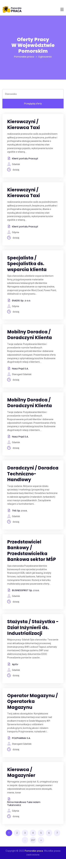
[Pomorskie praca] (12, 10)
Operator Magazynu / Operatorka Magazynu (32, 701)
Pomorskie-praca (34, 850)
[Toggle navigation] (62, 9)
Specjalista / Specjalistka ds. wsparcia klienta (27, 264)
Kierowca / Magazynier (21, 772)
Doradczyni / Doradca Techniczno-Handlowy (32, 474)
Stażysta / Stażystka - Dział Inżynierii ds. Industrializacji (32, 627)
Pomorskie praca (24, 56)
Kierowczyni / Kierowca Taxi (23, 124)
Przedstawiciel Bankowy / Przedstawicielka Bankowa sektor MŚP (31, 550)
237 (33, 840)
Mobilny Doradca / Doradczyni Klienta (29, 335)
